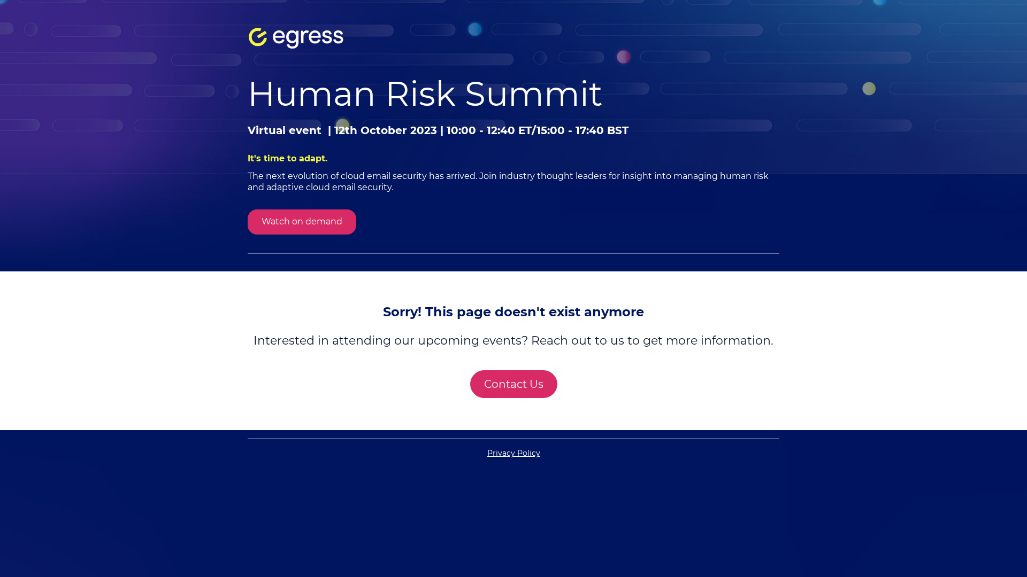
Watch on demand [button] (302, 221)
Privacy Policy (513, 453)
